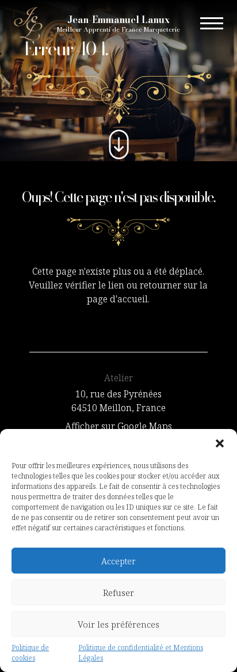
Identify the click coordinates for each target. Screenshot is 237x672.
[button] (219, 443)
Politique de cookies (30, 653)
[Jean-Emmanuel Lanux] (28, 22)
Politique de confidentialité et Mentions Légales (140, 653)
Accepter (118, 561)
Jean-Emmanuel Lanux (118, 23)
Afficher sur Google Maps (118, 426)
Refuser (118, 592)
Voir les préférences (118, 624)
